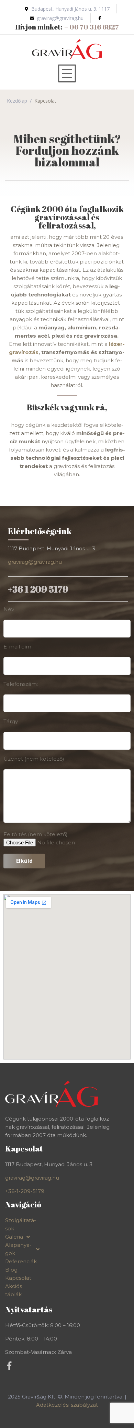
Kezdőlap (17, 100)
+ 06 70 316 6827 (91, 27)
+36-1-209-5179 (24, 1191)
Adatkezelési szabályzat (67, 1405)
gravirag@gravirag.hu (35, 562)
